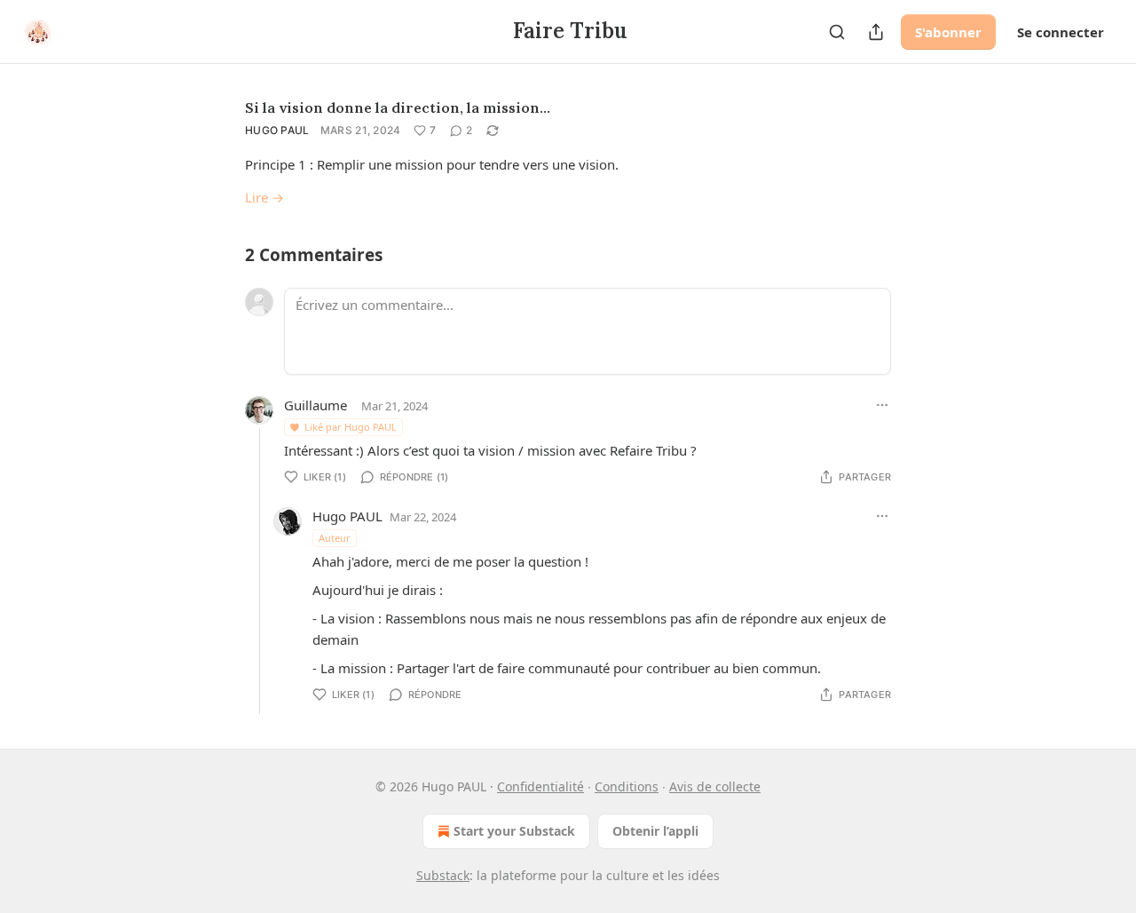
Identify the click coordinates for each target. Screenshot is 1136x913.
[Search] (837, 32)
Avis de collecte (715, 786)
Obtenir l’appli (655, 830)
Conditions (627, 786)
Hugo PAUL (277, 130)
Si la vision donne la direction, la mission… (397, 107)
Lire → (264, 197)
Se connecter (1060, 32)
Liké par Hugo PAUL (350, 426)
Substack (442, 875)
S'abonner (948, 32)
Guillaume (315, 405)
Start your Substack (514, 830)
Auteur (335, 537)
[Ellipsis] (882, 405)
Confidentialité (540, 786)
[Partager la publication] (876, 32)
